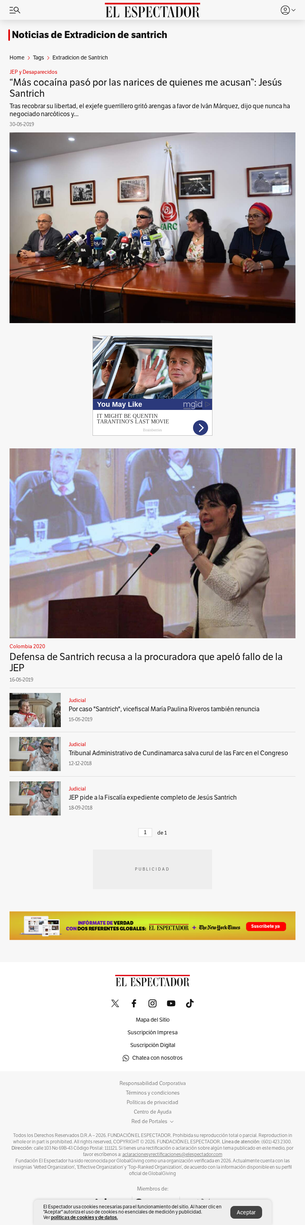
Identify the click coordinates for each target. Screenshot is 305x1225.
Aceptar (246, 1212)
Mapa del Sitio (153, 1019)
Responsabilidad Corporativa (153, 1083)
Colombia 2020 (27, 646)
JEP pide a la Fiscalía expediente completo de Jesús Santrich (153, 798)
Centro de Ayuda (153, 1112)
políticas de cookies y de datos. (84, 1217)
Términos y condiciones (153, 1093)
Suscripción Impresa (152, 1032)
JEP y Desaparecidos (33, 72)
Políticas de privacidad (152, 1102)
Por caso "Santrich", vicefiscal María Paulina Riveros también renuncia (164, 709)
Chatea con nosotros (157, 1058)
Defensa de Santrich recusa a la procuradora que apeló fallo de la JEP (146, 662)
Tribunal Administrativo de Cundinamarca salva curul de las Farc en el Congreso (178, 753)
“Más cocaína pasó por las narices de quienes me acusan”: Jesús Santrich (146, 88)
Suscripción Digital (152, 1045)
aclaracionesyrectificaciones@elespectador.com (172, 1154)
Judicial (77, 700)
